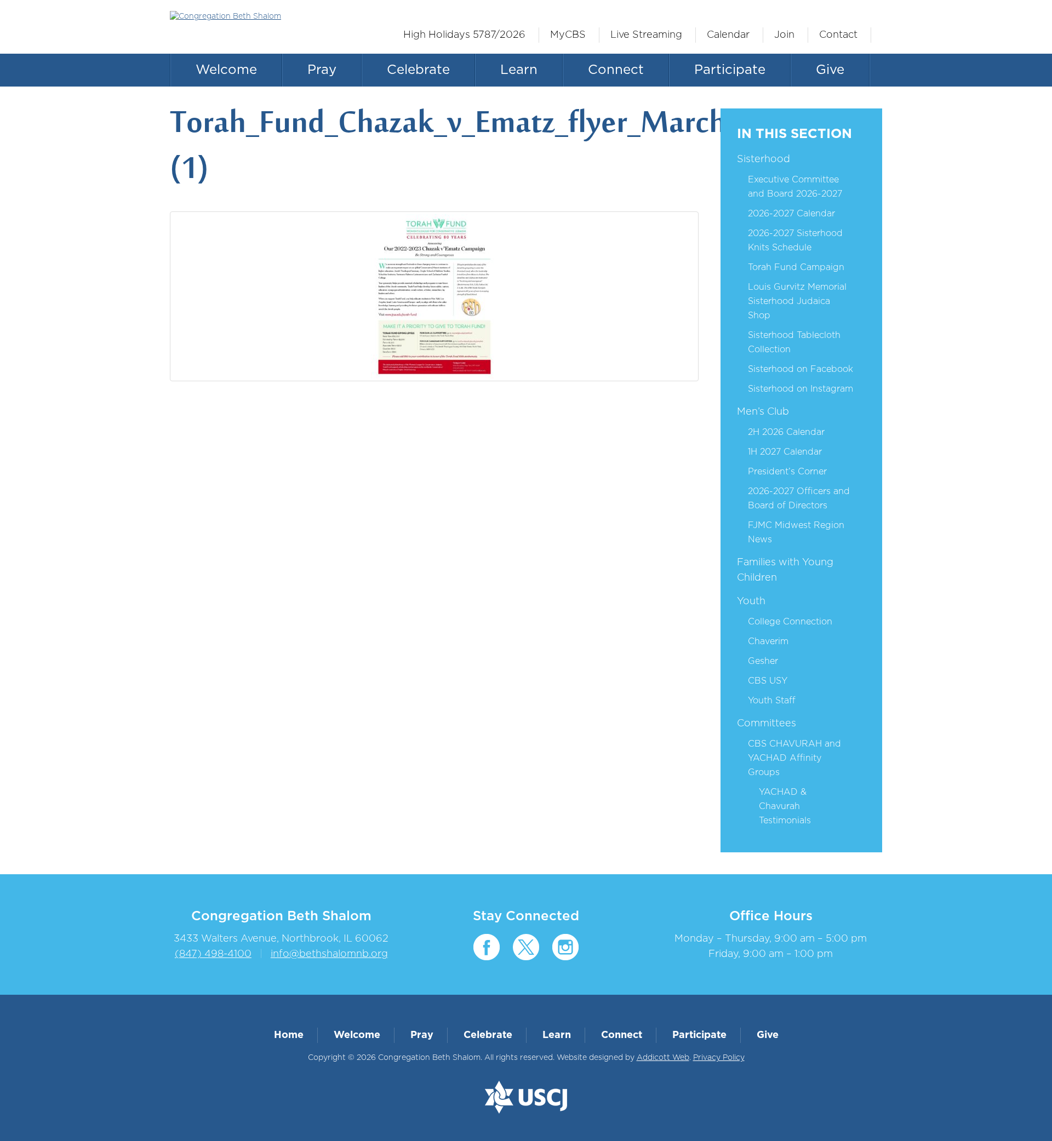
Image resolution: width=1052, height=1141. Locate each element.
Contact (838, 35)
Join (784, 35)
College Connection (790, 621)
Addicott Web (663, 1058)
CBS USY (767, 680)
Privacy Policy (719, 1058)
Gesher (763, 661)
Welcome (226, 70)
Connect (616, 70)
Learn (519, 70)
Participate (729, 70)
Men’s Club (763, 412)
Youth (751, 601)
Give (830, 70)
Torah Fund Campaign (796, 267)
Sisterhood (763, 159)
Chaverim (768, 641)
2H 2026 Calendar (786, 432)
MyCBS (568, 35)
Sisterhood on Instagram (800, 389)
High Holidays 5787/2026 (464, 35)
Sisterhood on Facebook (800, 369)
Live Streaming (646, 35)
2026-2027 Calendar (791, 213)
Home (289, 1035)
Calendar (728, 35)
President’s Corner (787, 471)
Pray (321, 70)
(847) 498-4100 (213, 954)
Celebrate (418, 70)
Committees (766, 724)
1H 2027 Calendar (785, 452)
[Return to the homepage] (250, 16)
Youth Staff (772, 700)
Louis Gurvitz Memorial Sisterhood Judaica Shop (797, 301)
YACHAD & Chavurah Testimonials (785, 806)
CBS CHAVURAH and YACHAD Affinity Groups (794, 758)
